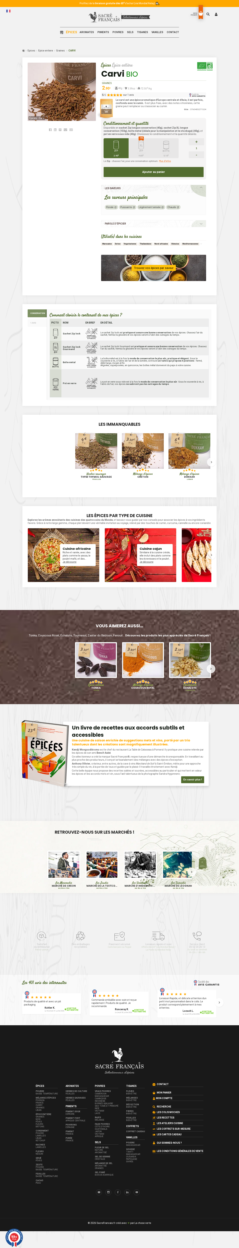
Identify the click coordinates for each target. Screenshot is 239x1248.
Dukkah (189, 476)
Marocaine (107, 244)
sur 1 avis (128, 94)
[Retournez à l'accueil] (62, 32)
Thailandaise (145, 244)
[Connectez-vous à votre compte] (216, 14)
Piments (103, 32)
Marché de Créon (64, 886)
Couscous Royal (143, 686)
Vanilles (157, 32)
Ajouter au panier (153, 172)
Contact (173, 32)
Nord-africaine (161, 244)
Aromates (87, 32)
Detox (117, 244)
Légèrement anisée (150, 207)
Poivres (118, 32)
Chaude (171, 207)
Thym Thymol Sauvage (96, 476)
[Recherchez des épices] (208, 14)
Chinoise (175, 244)
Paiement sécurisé (119, 945)
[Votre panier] (201, 13)
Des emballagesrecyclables (81, 945)
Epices (31, 50)
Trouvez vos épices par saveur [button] (154, 268)
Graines (60, 50)
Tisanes (142, 32)
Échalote (190, 687)
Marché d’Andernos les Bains (140, 886)
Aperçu (84, 462)
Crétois (143, 475)
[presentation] (27, 462)
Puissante (126, 207)
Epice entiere (45, 50)
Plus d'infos (165, 161)
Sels (130, 32)
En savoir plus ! (192, 779)
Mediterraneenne (190, 244)
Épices (71, 32)
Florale (110, 207)
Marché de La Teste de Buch (102, 886)
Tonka (96, 687)
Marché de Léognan (178, 886)
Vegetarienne (130, 244)
